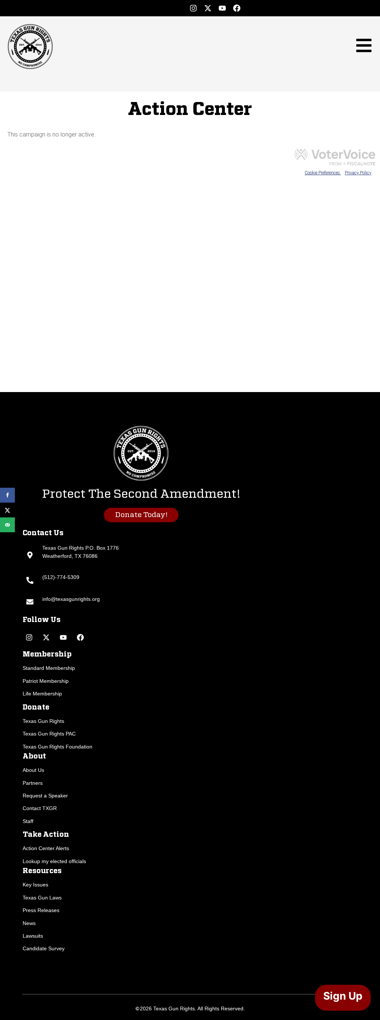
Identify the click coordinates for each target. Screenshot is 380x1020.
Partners (33, 783)
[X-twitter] (207, 8)
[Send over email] (7, 524)
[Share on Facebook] (7, 495)
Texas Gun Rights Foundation (57, 747)
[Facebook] (236, 8)
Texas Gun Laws (42, 898)
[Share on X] (7, 510)
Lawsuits (33, 936)
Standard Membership (49, 668)
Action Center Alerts (46, 848)
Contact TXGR (40, 808)
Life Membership (42, 694)
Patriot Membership (46, 681)
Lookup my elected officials (54, 861)
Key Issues (35, 885)
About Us (33, 770)
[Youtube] (222, 8)
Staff (28, 821)
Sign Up (343, 996)
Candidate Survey (44, 948)
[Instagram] (193, 8)
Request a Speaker (45, 796)
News (29, 923)
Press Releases (41, 910)
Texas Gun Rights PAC (49, 734)
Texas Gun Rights (43, 721)
